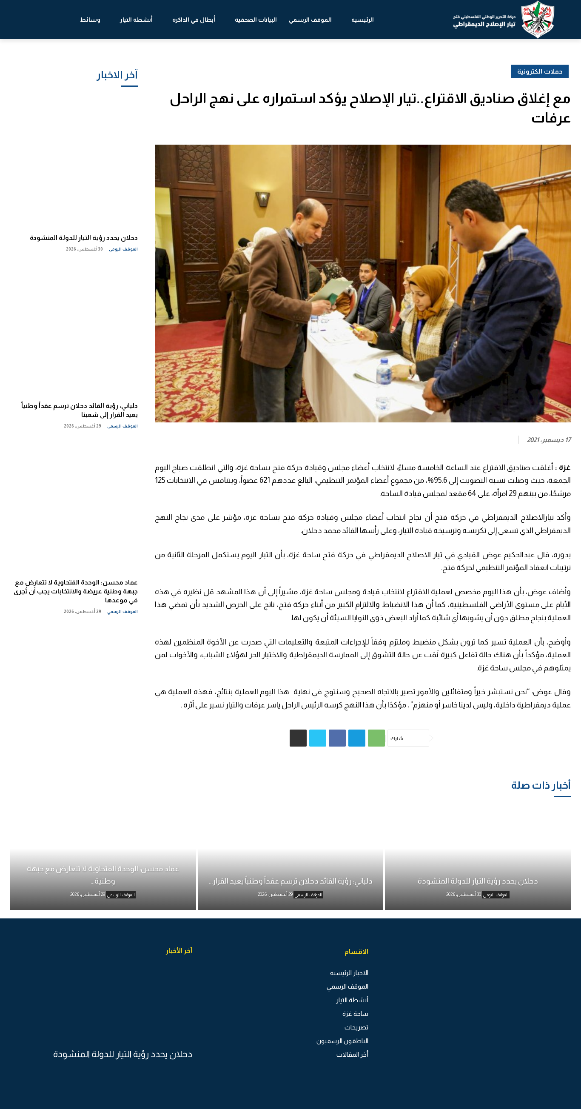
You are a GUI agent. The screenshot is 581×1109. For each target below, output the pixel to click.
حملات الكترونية (540, 71)
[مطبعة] (298, 738)
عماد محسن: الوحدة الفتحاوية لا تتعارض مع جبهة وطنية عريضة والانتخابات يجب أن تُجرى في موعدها (76, 591)
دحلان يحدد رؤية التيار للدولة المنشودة (84, 237)
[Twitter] (317, 738)
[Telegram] (356, 738)
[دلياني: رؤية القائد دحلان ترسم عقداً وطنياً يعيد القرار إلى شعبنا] (74, 329)
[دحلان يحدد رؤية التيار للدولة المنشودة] (74, 161)
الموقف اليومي (123, 249)
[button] (36, 19)
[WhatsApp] (376, 738)
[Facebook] (337, 738)
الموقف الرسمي (122, 426)
